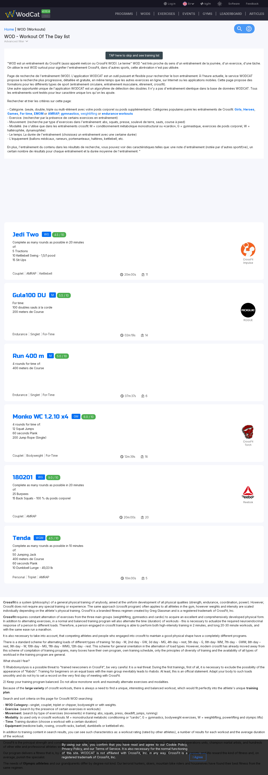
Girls (238, 109)
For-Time (49, 334)
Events (189, 14)
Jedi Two (26, 234)
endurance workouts (117, 113)
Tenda (22, 538)
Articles (256, 14)
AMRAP (31, 273)
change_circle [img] (249, 28)
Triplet (32, 577)
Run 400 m (28, 356)
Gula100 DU (29, 295)
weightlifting (89, 113)
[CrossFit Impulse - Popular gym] (248, 243)
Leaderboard (231, 14)
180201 (23, 477)
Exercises (166, 14)
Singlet (35, 334)
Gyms (207, 14)
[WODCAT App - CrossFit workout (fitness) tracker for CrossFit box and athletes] (29, 13)
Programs (124, 14)
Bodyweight (34, 455)
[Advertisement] (129, 192)
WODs (145, 14)
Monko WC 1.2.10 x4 (40, 416)
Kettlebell (45, 273)
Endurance (20, 334)
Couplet (18, 273)
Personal (19, 577)
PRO (46, 15)
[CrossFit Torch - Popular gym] (248, 426)
